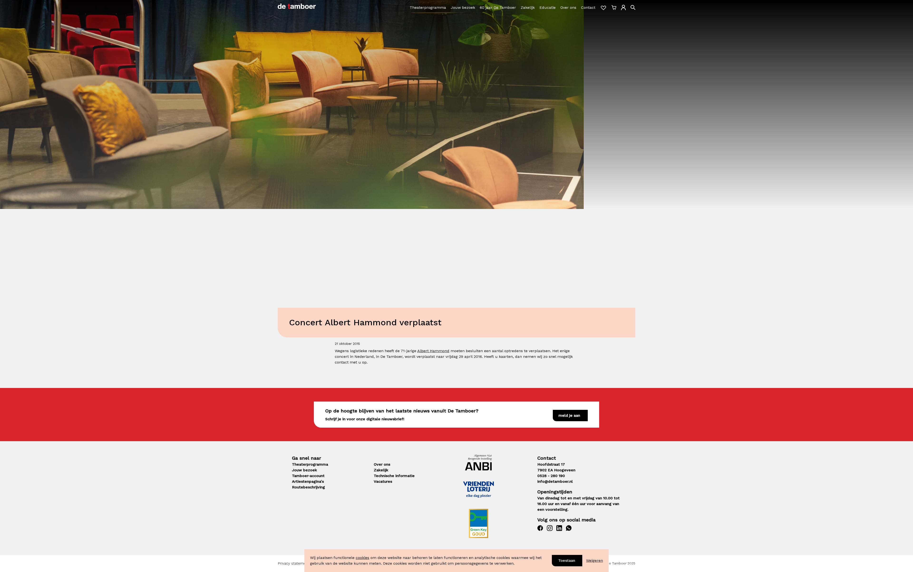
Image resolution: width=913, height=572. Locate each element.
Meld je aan (569, 415)
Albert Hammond (433, 351)
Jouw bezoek (463, 7)
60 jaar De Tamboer (498, 7)
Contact (588, 7)
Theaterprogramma (428, 7)
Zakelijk (528, 7)
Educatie (547, 7)
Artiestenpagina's (308, 481)
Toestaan (566, 560)
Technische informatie (394, 475)
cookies (362, 557)
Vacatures (383, 481)
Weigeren (594, 560)
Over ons (568, 7)
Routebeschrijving (308, 487)
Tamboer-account (308, 475)
